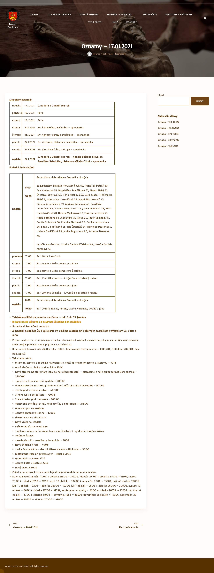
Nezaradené (120, 54)
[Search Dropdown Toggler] (205, 18)
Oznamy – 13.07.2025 (168, 146)
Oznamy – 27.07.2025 (168, 133)
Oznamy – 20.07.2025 (168, 139)
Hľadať (161, 95)
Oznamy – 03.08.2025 (168, 128)
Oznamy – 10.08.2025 (168, 122)
